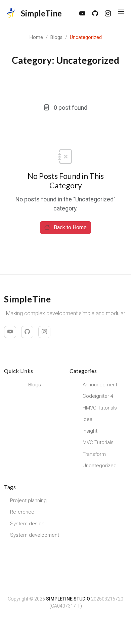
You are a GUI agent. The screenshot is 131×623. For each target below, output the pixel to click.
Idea (87, 419)
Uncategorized (100, 466)
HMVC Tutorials (100, 408)
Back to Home (69, 227)
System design (27, 524)
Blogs (56, 37)
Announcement (100, 385)
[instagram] (108, 13)
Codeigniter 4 (98, 396)
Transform (94, 454)
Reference (22, 512)
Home (36, 37)
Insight (90, 431)
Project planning (28, 500)
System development (34, 535)
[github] (95, 13)
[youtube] (82, 13)
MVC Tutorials (98, 442)
